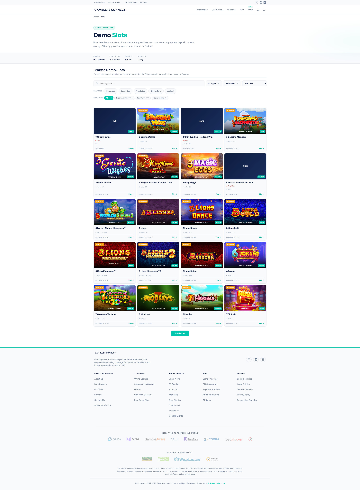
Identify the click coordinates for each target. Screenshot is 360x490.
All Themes (230, 83)
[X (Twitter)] (249, 359)
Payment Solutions (211, 389)
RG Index (231, 9)
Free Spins (140, 91)
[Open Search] (258, 9)
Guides (137, 389)
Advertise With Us (102, 405)
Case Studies (114, 3)
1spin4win (143, 98)
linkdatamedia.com (216, 483)
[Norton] (212, 459)
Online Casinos (141, 379)
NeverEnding (160, 98)
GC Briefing (217, 9)
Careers (98, 394)
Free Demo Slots (141, 400)
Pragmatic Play (124, 98)
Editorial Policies (244, 379)
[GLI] (175, 439)
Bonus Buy (125, 91)
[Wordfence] (187, 459)
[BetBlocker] (234, 439)
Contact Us (99, 400)
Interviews (99, 3)
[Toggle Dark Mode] (264, 9)
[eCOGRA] (212, 439)
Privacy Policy (243, 394)
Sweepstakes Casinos (144, 384)
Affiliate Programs (211, 394)
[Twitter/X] (257, 2)
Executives (174, 410)
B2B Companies (210, 384)
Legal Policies (243, 384)
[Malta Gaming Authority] (133, 439)
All (109, 98)
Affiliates (207, 400)
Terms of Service (245, 389)
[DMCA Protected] (163, 459)
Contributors (130, 3)
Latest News (202, 9)
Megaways (110, 91)
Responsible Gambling (247, 400)
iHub (241, 9)
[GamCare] (191, 439)
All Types (212, 83)
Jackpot (170, 91)
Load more (180, 333)
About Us (98, 379)
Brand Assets (100, 384)
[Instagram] (261, 2)
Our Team (98, 389)
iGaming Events (176, 416)
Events (143, 3)
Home (96, 16)
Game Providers (210, 379)
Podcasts (173, 389)
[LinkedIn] (265, 2)
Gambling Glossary (142, 394)
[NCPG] (114, 439)
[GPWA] (147, 459)
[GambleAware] (155, 439)
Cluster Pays (156, 91)
